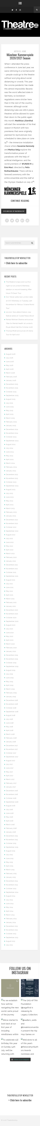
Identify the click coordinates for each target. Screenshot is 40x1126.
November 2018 (12, 704)
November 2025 (12, 388)
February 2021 (11, 602)
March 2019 (10, 689)
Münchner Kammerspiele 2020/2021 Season (20, 56)
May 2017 (9, 772)
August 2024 (10, 444)
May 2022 (9, 546)
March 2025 (10, 418)
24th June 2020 (7, 211)
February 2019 (11, 693)
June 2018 (9, 723)
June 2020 (10, 633)
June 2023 (10, 497)
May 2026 (9, 365)
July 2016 (9, 809)
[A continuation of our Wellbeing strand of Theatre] (30, 988)
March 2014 (10, 915)
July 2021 (9, 584)
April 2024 (9, 459)
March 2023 (10, 508)
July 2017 (9, 764)
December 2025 (12, 384)
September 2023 (12, 486)
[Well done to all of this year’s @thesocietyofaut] (30, 1047)
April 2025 (9, 414)
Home (24, 51)
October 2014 (11, 888)
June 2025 (10, 407)
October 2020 (11, 618)
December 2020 (12, 610)
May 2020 (9, 636)
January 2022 (11, 561)
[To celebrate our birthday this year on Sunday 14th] (10, 1047)
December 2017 (12, 746)
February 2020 (11, 648)
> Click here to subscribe (15, 263)
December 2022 (12, 520)
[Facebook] (16, 10)
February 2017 (11, 783)
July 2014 (9, 900)
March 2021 (10, 599)
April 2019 (9, 685)
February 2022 (11, 557)
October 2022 (11, 527)
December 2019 (12, 655)
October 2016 (11, 798)
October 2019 (11, 663)
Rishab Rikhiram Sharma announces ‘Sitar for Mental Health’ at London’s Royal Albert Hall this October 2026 (19, 323)
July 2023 (9, 493)
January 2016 (11, 832)
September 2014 (12, 892)
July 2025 (9, 403)
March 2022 (10, 553)
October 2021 (11, 572)
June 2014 (9, 904)
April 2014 (9, 911)
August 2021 (10, 580)
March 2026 (10, 373)
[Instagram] (20, 10)
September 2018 (12, 712)
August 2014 (10, 896)
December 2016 (12, 791)
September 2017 (12, 757)
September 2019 (12, 666)
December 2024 (12, 429)
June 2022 (10, 542)
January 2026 (11, 380)
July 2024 (9, 448)
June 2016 (10, 813)
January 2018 (11, 742)
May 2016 (9, 817)
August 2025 (10, 399)
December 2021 (12, 565)
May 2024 (9, 456)
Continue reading (20, 200)
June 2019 (10, 678)
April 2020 (9, 640)
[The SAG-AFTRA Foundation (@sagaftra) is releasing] (30, 1008)
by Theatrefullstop (18, 211)
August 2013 (10, 941)
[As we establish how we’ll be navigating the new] (10, 1008)
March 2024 (10, 463)
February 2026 (11, 377)
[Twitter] (12, 10)
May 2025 (9, 410)
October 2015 (11, 843)
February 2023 (11, 512)
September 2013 (12, 937)
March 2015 (10, 870)
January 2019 (11, 697)
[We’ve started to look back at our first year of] (10, 1027)
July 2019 (9, 674)
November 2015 (12, 840)
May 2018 (9, 727)
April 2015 (9, 866)
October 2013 (11, 934)
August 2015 (10, 851)
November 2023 (12, 478)
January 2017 (11, 787)
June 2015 (9, 858)
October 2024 (11, 437)
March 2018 (10, 734)
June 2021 (9, 587)
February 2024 (11, 467)
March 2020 (10, 644)
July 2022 (9, 538)
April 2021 (9, 595)
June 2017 (9, 768)
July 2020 (9, 629)
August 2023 (10, 489)
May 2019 (9, 682)
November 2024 (12, 433)
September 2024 (12, 441)
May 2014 (9, 907)
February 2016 (11, 828)
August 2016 (10, 806)
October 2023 (11, 482)
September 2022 (12, 531)
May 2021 (9, 591)
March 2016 (10, 825)
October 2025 (11, 392)
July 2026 (9, 358)
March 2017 (10, 779)
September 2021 (12, 576)
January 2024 (11, 471)
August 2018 (10, 715)
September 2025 (12, 395)
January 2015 (11, 877)
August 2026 (10, 354)
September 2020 (12, 621)
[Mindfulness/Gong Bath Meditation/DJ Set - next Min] (10, 988)
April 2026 (10, 369)
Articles (17, 51)
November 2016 (12, 794)
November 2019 (12, 659)
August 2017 (10, 761)
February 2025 (11, 422)
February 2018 (11, 738)
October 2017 (11, 753)
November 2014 (12, 885)
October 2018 (11, 708)
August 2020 (10, 625)
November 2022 (12, 523)
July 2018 (9, 719)
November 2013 (12, 930)
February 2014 (11, 919)
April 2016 (9, 821)
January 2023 (11, 516)
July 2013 (9, 945)
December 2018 (12, 700)
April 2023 (9, 505)
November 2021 (12, 569)
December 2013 (12, 926)
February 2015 (11, 873)
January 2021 (11, 606)
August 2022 (10, 535)
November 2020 (12, 614)
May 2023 (9, 501)
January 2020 (11, 651)
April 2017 (9, 776)
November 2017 (12, 749)
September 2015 (12, 847)
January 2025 (11, 426)
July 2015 (9, 855)
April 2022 (9, 550)
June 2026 (10, 362)
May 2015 (9, 862)
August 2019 (10, 670)
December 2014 (12, 881)
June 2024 (10, 452)
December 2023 (12, 474)
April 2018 (9, 730)
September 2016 (12, 802)
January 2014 (11, 922)
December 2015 (12, 836)
